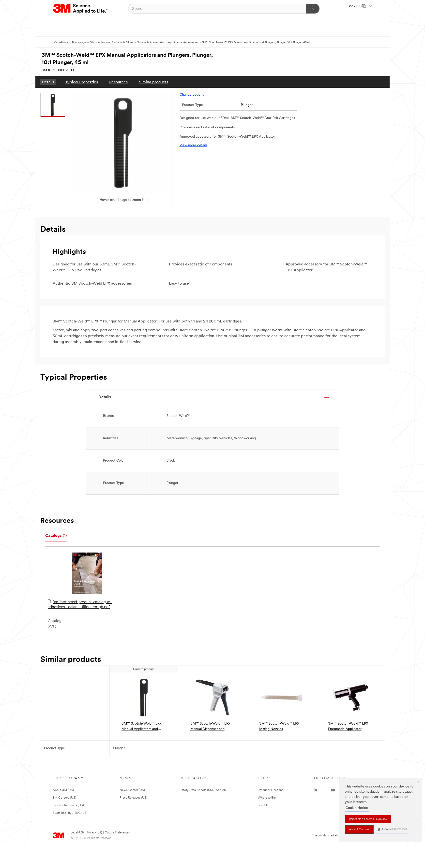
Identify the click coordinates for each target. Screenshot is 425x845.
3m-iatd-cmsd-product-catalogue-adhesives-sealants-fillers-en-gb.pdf (80, 604)
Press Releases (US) (133, 797)
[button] (392, 829)
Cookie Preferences (117, 832)
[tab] (56, 535)
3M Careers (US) (64, 797)
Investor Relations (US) (68, 805)
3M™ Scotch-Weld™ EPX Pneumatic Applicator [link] (348, 726)
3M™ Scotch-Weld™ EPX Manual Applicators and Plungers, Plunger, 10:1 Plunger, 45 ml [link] (141, 727)
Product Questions (270, 790)
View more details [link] (193, 145)
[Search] (312, 9)
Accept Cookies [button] (359, 829)
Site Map (264, 805)
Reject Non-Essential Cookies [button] (368, 819)
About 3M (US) (63, 790)
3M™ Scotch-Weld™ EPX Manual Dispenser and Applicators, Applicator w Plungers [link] (210, 727)
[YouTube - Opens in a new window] (333, 790)
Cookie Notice (357, 808)
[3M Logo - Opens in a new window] (81, 9)
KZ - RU (354, 6)
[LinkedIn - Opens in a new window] (315, 790)
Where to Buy (267, 797)
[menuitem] (48, 82)
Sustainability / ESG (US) (70, 813)
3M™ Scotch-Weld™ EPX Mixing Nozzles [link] (279, 726)
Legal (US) (77, 832)
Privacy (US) (94, 832)
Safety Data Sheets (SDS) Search (203, 790)
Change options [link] (192, 95)
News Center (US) (132, 790)
